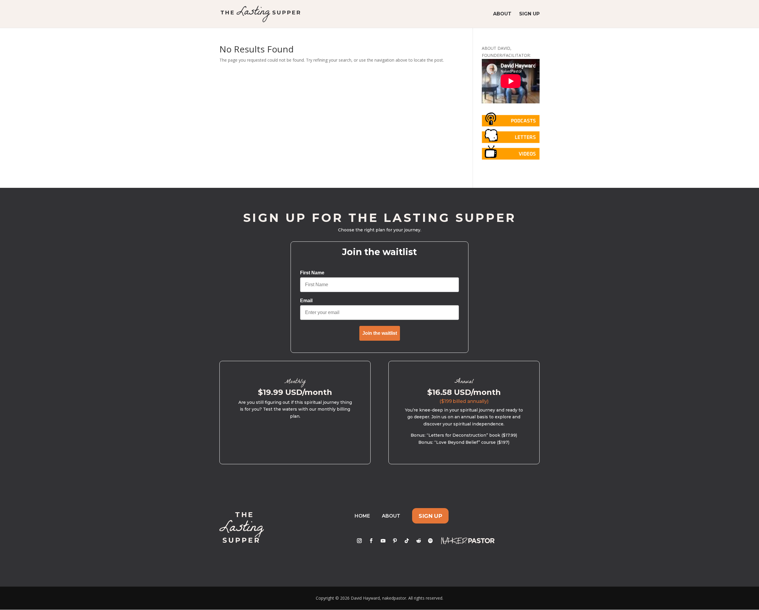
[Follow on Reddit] (418, 540)
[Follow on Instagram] (359, 540)
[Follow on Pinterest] (395, 540)
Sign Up (529, 14)
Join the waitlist (379, 333)
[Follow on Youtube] (383, 540)
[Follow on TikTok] (407, 540)
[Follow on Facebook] (371, 540)
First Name (312, 272)
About (502, 14)
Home (362, 516)
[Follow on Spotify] (430, 540)
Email (306, 300)
